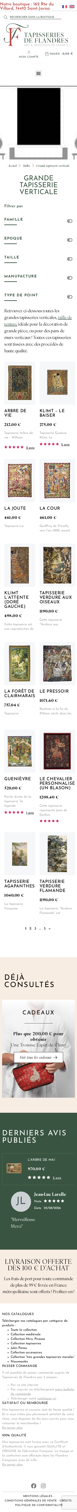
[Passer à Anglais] (70, 6)
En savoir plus (12, 1428)
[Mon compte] (29, 52)
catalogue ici (46, 1398)
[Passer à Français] (63, 6)
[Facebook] (33, 1486)
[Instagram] (43, 1486)
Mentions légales (37, 1496)
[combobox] (35, 17)
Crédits (66, 1501)
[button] (38, 73)
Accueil (12, 166)
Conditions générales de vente (31, 1501)
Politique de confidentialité (39, 1505)
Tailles (26, 166)
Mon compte (29, 57)
